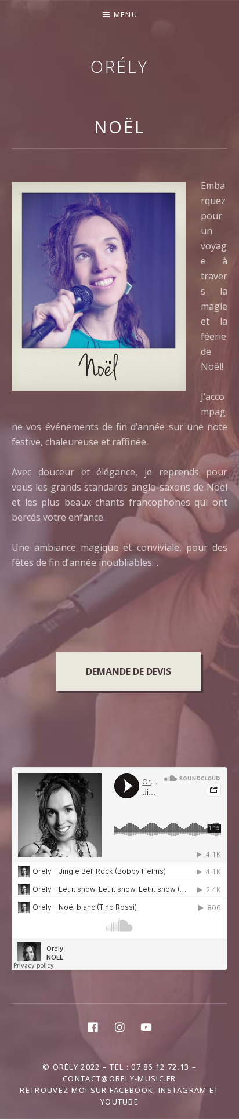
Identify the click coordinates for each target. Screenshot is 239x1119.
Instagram (182, 1090)
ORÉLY (119, 66)
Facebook (131, 1090)
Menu (125, 14)
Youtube (119, 1101)
